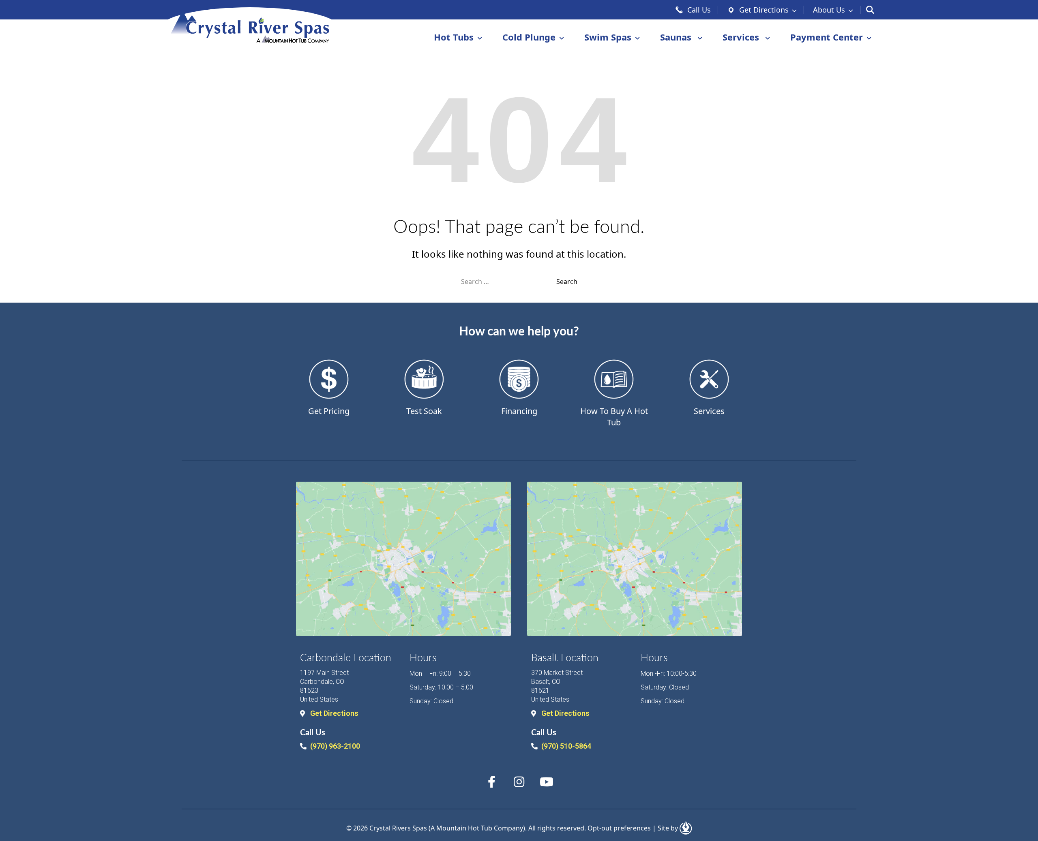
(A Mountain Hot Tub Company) (477, 828)
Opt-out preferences (619, 828)
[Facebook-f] (491, 782)
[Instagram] (519, 782)
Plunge (528, 37)
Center (826, 37)
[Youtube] (546, 782)
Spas (607, 37)
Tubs (454, 37)
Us (829, 10)
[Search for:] (508, 281)
